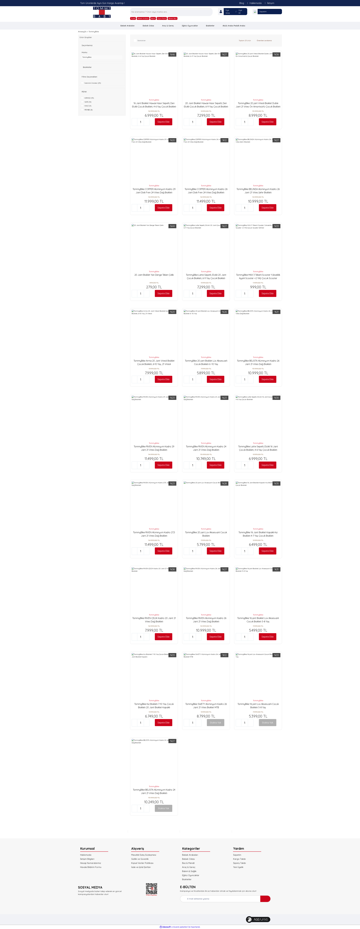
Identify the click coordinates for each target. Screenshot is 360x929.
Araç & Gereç (188, 867)
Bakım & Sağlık (189, 871)
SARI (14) (88, 102)
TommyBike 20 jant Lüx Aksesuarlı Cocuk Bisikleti (206, 534)
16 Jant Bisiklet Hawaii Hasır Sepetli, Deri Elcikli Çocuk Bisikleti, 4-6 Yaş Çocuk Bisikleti (154, 105)
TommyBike (94, 31)
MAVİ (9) (88, 106)
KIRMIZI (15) (89, 98)
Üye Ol (240, 11)
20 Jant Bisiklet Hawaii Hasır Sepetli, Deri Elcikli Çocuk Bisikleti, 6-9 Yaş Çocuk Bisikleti (206, 105)
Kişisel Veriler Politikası (142, 863)
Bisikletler (187, 879)
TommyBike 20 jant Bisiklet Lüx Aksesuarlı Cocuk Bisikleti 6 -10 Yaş (206, 362)
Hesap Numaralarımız (90, 863)
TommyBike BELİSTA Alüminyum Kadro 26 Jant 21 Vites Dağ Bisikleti (258, 362)
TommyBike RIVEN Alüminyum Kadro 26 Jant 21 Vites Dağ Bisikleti (206, 620)
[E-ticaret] (179, 927)
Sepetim (263, 11)
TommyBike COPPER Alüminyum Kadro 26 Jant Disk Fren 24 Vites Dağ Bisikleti (206, 191)
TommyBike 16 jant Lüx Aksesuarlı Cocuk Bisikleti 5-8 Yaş (258, 706)
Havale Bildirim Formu (90, 867)
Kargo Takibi (239, 859)
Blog (241, 3)
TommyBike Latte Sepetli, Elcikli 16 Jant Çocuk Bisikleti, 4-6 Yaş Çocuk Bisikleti (258, 448)
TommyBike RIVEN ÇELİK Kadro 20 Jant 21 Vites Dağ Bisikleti (154, 620)
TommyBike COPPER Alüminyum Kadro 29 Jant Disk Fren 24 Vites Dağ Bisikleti (154, 191)
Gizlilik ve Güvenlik (140, 859)
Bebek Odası (188, 859)
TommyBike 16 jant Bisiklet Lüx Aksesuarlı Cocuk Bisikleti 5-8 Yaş (258, 620)
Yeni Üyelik (238, 867)
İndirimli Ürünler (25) (93, 83)
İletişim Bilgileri (87, 859)
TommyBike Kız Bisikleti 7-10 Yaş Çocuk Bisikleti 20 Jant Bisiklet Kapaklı (154, 706)
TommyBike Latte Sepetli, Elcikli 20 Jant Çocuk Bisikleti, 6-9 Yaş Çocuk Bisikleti (206, 276)
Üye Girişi (228, 11)
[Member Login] (220, 11)
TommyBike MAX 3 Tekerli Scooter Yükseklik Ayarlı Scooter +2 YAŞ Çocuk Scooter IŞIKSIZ (258, 276)
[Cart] (255, 11)
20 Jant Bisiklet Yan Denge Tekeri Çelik (154, 274)
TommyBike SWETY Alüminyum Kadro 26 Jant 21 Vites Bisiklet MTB (206, 706)
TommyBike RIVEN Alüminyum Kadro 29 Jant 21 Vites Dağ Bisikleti (154, 448)
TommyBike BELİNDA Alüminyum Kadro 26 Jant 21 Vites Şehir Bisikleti (258, 191)
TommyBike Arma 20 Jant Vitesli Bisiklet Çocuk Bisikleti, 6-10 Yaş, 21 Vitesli (154, 362)
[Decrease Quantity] (134, 122)
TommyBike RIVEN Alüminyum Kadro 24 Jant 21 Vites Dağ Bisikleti (206, 448)
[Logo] (102, 12)
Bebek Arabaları (190, 855)
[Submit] (265, 899)
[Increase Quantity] (146, 122)
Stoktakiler (141, 40)
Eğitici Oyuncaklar (190, 875)
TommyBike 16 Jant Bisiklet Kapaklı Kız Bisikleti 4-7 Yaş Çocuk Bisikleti (258, 534)
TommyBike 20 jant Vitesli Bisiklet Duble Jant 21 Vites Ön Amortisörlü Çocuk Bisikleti (258, 105)
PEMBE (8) (89, 110)
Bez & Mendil (188, 863)
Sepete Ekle (163, 121)
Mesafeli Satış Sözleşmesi (143, 855)
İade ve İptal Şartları (141, 867)
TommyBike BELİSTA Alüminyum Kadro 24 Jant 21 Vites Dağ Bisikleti (154, 791)
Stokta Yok (215, 722)
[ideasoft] (165, 927)
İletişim (270, 3)
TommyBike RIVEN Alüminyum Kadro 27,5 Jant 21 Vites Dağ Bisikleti (154, 534)
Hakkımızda (256, 3)
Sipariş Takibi (239, 863)
